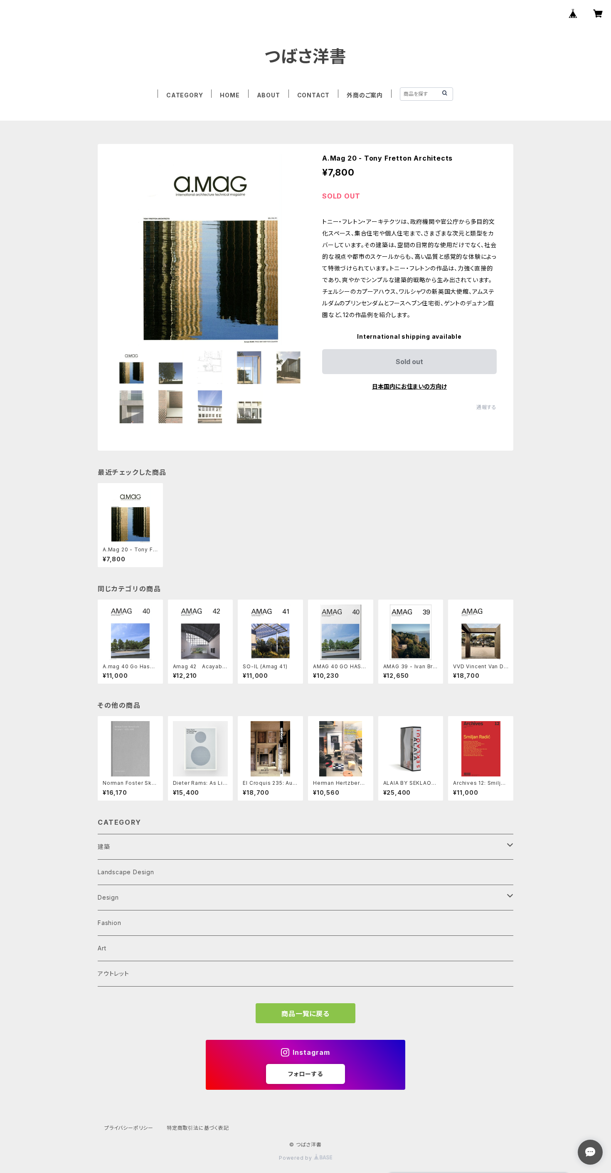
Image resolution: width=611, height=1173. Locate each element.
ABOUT (268, 95)
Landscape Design (126, 871)
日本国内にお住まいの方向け (409, 386)
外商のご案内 (365, 95)
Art (102, 948)
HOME (229, 95)
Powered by (296, 1158)
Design (108, 897)
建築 (104, 846)
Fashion (109, 922)
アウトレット (113, 973)
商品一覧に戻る (305, 1013)
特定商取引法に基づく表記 (198, 1128)
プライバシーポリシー (128, 1128)
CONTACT (313, 95)
